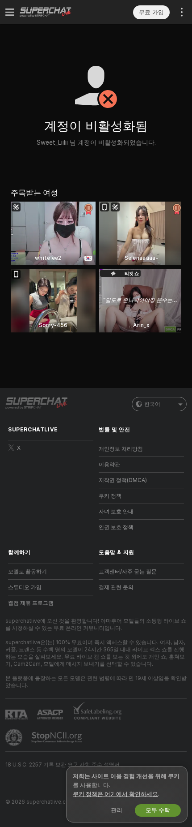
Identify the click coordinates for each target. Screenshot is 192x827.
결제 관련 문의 (116, 587)
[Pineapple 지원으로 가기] (14, 737)
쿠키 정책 (110, 496)
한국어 (152, 404)
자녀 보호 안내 (116, 511)
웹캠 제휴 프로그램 (31, 603)
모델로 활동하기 (27, 572)
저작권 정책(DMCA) (123, 480)
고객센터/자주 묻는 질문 (128, 572)
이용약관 (109, 464)
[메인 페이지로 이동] (58, 12)
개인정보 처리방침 (121, 449)
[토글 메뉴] (10, 12)
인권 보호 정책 (116, 527)
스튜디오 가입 (25, 587)
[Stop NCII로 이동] (57, 737)
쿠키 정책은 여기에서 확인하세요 (115, 794)
